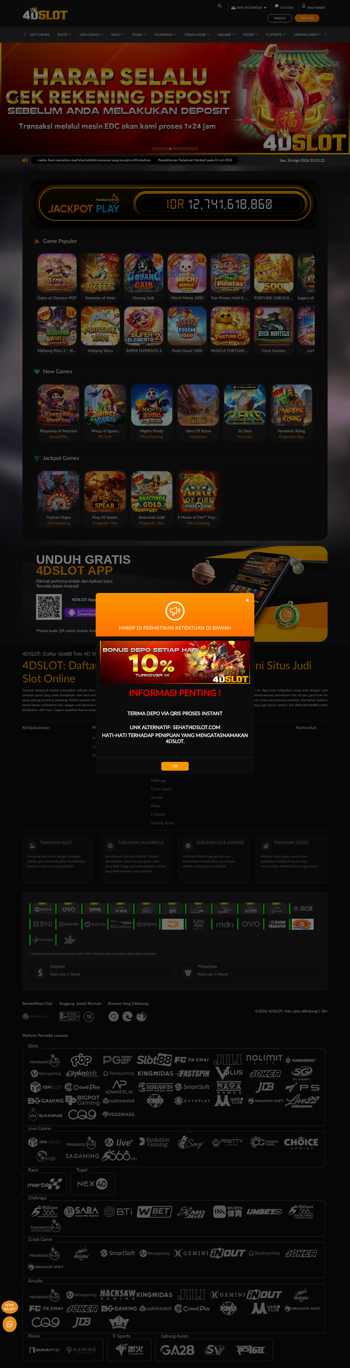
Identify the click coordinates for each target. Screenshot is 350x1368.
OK (175, 766)
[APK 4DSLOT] (9, 1306)
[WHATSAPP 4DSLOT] (9, 1323)
